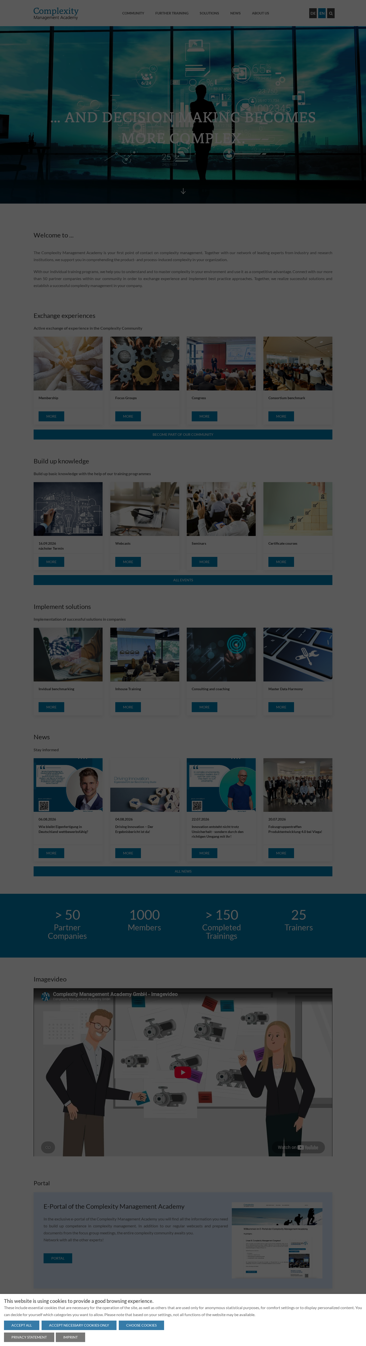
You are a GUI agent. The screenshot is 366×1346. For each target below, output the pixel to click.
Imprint (70, 1337)
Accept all (21, 1325)
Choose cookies (141, 1325)
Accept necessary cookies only (79, 1325)
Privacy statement (29, 1337)
